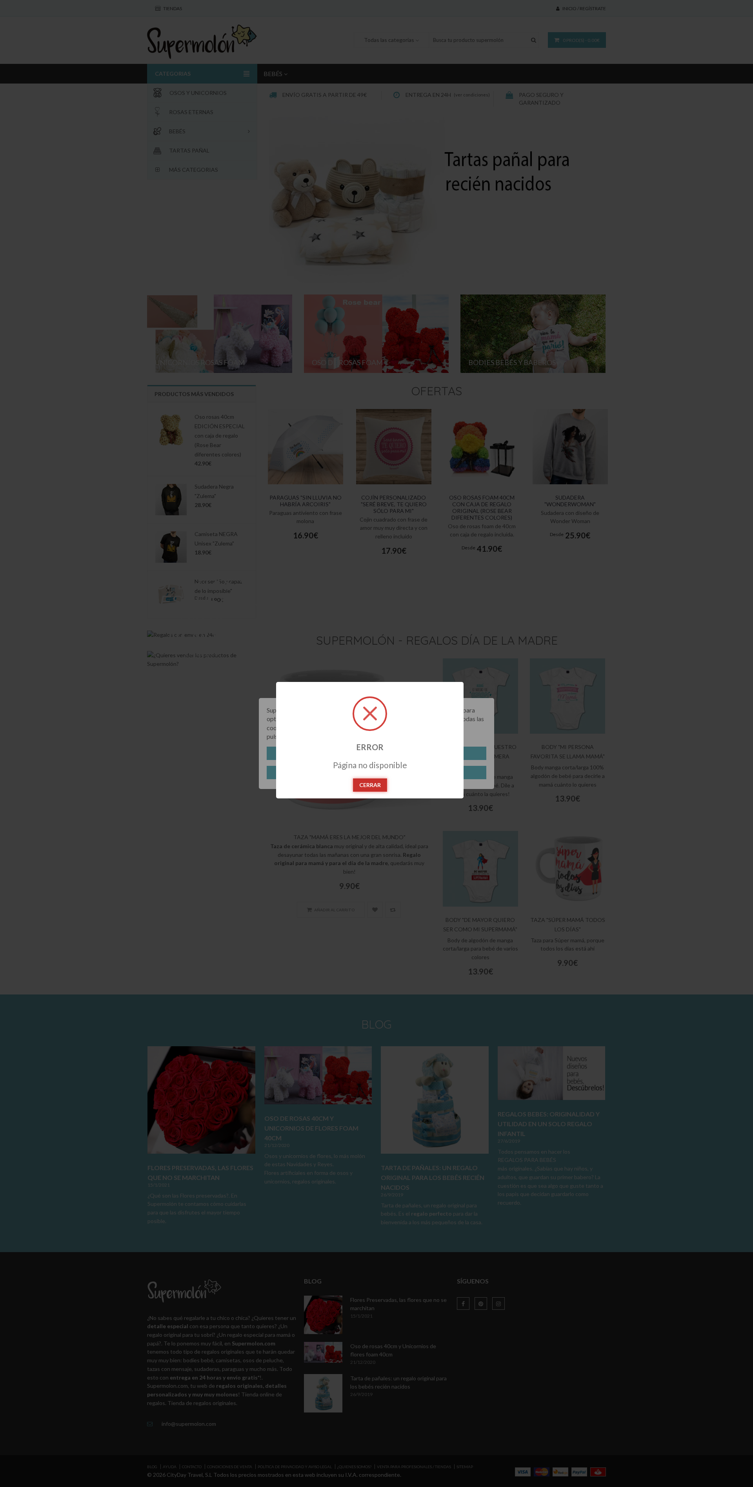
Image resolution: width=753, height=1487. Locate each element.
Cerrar (370, 785)
